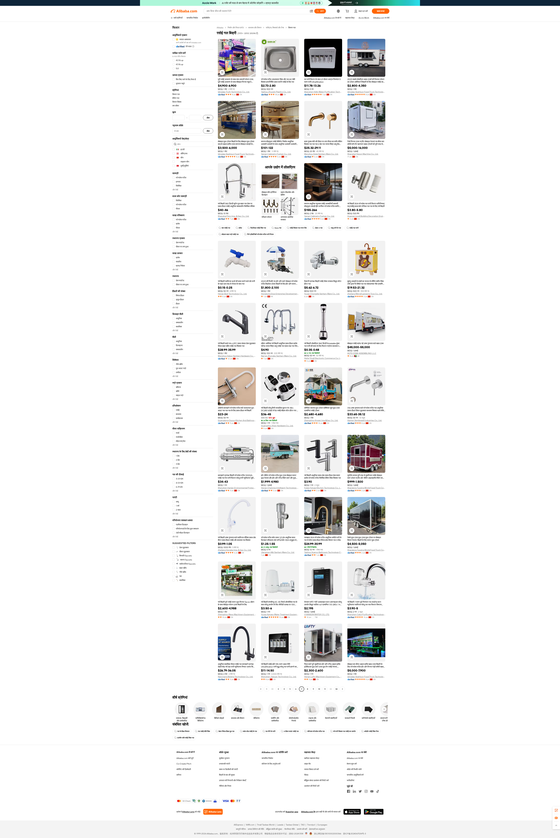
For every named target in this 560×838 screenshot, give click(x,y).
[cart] (348, 11)
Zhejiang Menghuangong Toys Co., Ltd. (364, 294)
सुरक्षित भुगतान (224, 758)
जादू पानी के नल (336, 228)
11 (325, 689)
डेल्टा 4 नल (318, 228)
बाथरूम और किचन (254, 27)
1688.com (250, 825)
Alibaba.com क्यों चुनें (185, 758)
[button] (311, 11)
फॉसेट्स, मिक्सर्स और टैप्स (275, 27)
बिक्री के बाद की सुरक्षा (227, 775)
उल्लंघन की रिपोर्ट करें (311, 786)
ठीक (208, 117)
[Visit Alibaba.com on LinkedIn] (354, 791)
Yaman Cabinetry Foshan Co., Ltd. (276, 154)
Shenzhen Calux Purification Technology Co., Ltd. (366, 614)
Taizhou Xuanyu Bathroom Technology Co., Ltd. (323, 552)
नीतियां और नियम (225, 786)
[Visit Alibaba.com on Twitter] (360, 791)
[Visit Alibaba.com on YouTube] (372, 791)
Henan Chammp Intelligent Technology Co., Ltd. (280, 488)
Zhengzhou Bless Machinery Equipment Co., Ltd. (237, 614)
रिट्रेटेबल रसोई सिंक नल (258, 228)
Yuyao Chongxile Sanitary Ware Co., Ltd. (322, 294)
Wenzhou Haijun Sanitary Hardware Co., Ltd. (237, 356)
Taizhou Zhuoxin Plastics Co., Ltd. (276, 92)
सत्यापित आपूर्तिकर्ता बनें (355, 775)
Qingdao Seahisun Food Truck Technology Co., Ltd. (366, 92)
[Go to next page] (342, 689)
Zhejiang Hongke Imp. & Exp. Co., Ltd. (234, 550)
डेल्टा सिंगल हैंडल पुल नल (226, 731)
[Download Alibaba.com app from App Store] (352, 812)
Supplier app (292, 812)
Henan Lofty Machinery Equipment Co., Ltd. (323, 676)
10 (319, 689)
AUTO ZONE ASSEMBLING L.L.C (361, 353)
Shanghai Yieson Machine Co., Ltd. (362, 154)
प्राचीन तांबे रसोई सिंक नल (185, 738)
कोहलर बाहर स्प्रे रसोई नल (230, 234)
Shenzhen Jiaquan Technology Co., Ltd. (278, 676)
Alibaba (220, 27)
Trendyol (311, 825)
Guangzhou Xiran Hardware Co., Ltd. (277, 425)
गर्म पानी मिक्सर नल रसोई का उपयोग (344, 731)
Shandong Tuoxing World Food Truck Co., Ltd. (366, 488)
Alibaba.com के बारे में (185, 752)
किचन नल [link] (292, 27)
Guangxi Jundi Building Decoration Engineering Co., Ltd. (366, 216)
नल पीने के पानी (270, 731)
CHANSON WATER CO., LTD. (316, 614)
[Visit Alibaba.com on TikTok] (377, 791)
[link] (556, 810)
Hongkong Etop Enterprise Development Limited (280, 294)
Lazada (280, 825)
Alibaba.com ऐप (308, 812)
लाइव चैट (307, 764)
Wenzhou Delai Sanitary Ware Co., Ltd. (321, 154)
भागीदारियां (350, 780)
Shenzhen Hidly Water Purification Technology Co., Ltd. (323, 92)
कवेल (240, 228)
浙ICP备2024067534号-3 (354, 833)
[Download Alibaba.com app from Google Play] (374, 812)
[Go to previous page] (260, 689)
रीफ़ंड (306, 775)
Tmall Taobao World (265, 825)
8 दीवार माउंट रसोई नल (291, 731)
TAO (303, 825)
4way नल (277, 228)
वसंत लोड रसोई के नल (250, 731)
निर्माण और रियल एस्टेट (236, 27)
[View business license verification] (306, 833)
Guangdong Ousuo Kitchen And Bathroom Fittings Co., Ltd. (237, 420)
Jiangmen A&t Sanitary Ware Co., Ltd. (277, 552)
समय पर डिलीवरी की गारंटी (228, 769)
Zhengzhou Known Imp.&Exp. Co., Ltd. (321, 420)
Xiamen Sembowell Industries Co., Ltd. (364, 420)
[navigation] (192, 359)
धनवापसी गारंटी (224, 764)
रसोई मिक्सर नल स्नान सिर (298, 228)
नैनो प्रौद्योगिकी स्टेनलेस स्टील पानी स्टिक (260, 234)
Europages (322, 825)
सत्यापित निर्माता (267, 758)
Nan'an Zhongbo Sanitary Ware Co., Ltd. (278, 356)
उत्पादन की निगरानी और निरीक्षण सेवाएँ (232, 780)
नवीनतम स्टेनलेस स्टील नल (316, 731)
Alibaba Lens (188, 812)
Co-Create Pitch (183, 764)
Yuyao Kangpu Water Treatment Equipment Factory (280, 614)
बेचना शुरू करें (352, 764)
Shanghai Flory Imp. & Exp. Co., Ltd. (233, 216)
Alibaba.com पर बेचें (355, 758)
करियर (178, 775)
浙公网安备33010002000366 (327, 833)
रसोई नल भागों (353, 228)
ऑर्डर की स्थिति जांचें (354, 769)
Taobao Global (292, 825)
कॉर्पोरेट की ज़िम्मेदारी (183, 769)
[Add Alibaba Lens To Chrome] (213, 812)
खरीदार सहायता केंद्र (311, 758)
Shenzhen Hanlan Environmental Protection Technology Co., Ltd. (237, 488)
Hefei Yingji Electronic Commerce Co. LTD (323, 358)
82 (337, 689)
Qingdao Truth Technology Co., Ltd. (234, 92)
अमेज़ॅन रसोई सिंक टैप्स (371, 731)
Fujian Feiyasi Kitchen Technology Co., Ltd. (323, 488)
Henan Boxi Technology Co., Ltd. (232, 294)
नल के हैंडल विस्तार (183, 731)
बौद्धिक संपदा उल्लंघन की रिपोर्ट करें (316, 780)
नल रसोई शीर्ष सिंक (204, 731)
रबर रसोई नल (226, 228)
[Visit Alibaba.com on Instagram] (366, 791)
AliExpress (238, 825)
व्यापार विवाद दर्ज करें (311, 769)
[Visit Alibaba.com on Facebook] (348, 791)
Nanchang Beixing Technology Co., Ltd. (235, 676)
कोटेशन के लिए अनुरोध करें (271, 764)
